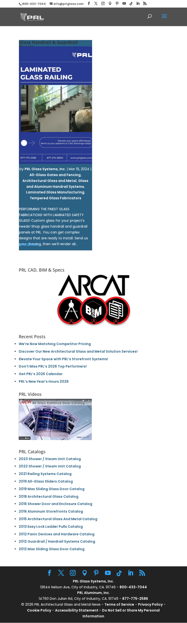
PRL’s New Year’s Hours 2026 (44, 381)
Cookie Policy (39, 610)
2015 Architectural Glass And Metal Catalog (58, 519)
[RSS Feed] (145, 3)
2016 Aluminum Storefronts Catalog (51, 511)
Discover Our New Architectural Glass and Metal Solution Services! (78, 351)
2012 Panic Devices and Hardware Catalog (56, 534)
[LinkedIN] (138, 3)
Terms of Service (119, 604)
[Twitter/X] (96, 3)
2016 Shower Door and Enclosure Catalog (55, 503)
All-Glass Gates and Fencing (55, 174)
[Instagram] (103, 3)
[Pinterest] (117, 3)
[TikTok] (131, 3)
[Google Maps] (110, 3)
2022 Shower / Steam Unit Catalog (50, 466)
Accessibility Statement (77, 610)
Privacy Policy (150, 604)
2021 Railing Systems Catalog (45, 473)
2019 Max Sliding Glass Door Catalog (51, 488)
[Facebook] (89, 3)
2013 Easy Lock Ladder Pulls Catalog (51, 526)
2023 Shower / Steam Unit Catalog (50, 458)
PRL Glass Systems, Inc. (45, 169)
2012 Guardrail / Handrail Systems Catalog (57, 541)
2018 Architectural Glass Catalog (48, 496)
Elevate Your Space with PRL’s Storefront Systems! (63, 359)
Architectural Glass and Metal (49, 180)
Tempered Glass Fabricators (55, 198)
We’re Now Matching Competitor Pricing (55, 343)
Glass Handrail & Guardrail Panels (48, 44)
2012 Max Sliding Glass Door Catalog (51, 549)
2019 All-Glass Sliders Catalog (46, 481)
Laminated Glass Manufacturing (55, 192)
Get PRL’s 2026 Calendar (41, 373)
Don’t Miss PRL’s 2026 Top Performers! (53, 366)
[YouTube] (124, 3)
